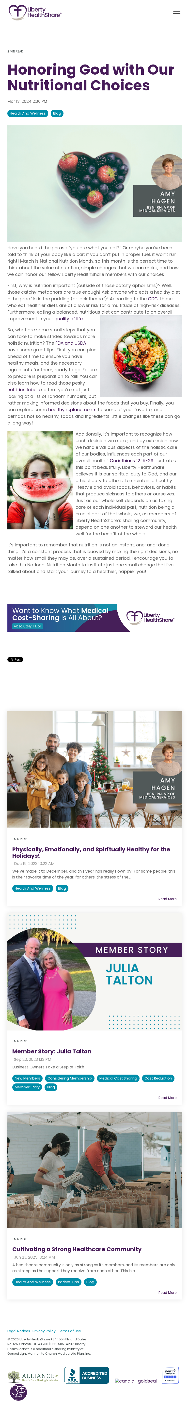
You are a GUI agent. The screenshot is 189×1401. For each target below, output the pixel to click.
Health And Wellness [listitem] (33, 888)
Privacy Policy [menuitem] (44, 1331)
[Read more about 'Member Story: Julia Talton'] (94, 971)
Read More (167, 899)
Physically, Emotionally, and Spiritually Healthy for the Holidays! (91, 852)
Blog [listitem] (62, 888)
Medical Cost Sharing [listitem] (118, 1078)
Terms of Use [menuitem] (69, 1331)
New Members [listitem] (27, 1078)
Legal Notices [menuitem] (18, 1331)
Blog (57, 113)
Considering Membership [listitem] (69, 1078)
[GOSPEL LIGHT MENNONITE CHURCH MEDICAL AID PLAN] (136, 1381)
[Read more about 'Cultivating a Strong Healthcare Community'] (94, 1170)
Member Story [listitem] (27, 1087)
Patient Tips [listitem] (68, 1282)
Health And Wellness (28, 113)
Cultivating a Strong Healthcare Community (77, 1249)
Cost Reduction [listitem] (158, 1078)
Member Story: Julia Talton (51, 1051)
